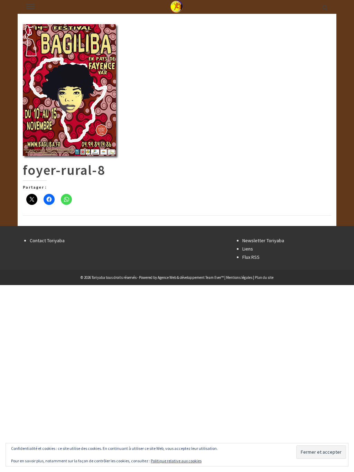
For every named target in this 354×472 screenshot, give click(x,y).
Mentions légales (239, 277)
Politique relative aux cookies (176, 460)
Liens (247, 249)
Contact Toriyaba (47, 240)
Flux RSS (251, 257)
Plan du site (264, 277)
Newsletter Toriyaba (263, 240)
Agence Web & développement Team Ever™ (191, 277)
